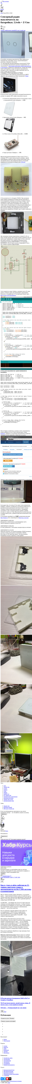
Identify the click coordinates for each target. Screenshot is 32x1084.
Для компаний (7, 1060)
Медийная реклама (8, 1071)
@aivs (6, 831)
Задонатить (3, 814)
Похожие (12, 1018)
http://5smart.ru (4, 517)
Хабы (5, 1048)
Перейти (3, 873)
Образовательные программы (11, 1074)
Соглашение (7, 1063)
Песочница (6, 1052)
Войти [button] (2, 9)
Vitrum (26, 76)
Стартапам (6, 1075)
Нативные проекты (8, 1072)
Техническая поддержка (15, 1081)
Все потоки (6, 1)
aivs (1, 13)
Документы (6, 1062)
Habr (8, 1082)
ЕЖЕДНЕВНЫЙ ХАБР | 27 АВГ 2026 (10, 877)
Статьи (5, 1046)
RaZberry (3, 433)
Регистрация (7, 1040)
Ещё (5, 1011)
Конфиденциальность (9, 1064)
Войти (5, 1039)
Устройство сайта (8, 1058)
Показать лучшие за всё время (8, 1021)
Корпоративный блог (9, 1070)
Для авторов (7, 1059)
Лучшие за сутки (5, 1018)
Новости (6, 1047)
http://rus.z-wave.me (24, 517)
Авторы (6, 1051)
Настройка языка (5, 1081)
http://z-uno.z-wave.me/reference (8, 295)
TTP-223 (23, 162)
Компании (6, 1050)
